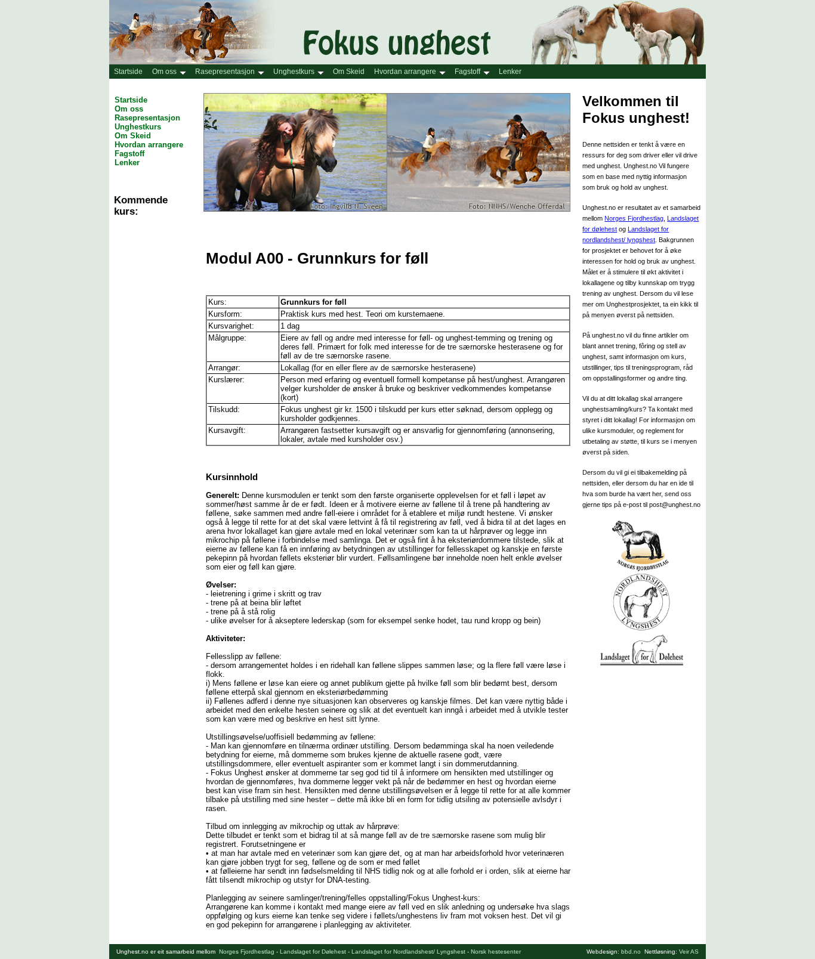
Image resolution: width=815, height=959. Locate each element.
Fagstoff (467, 71)
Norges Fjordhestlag (633, 218)
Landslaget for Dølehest (313, 951)
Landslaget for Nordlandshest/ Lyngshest (408, 951)
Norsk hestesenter (496, 951)
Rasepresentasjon (225, 71)
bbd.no (631, 951)
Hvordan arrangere (405, 71)
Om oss (164, 71)
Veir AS (689, 951)
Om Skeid (349, 71)
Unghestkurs (293, 71)
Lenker (510, 71)
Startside (128, 71)
